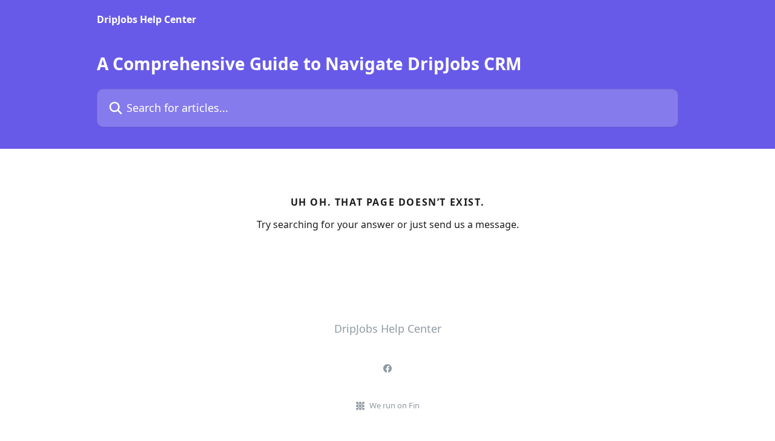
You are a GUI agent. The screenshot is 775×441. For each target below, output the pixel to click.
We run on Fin (394, 405)
